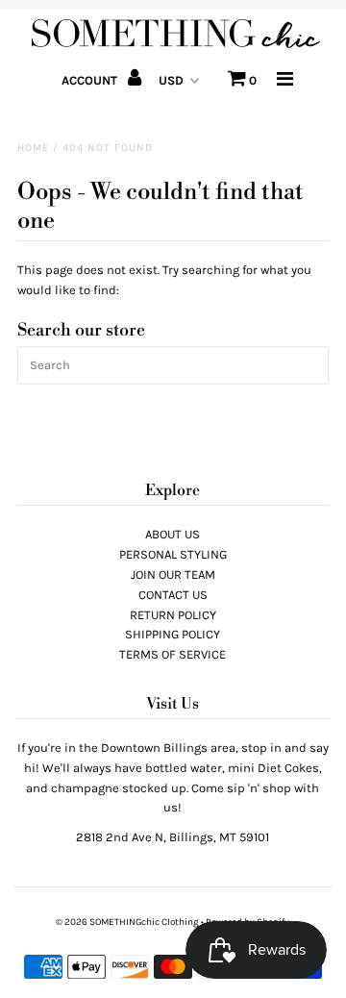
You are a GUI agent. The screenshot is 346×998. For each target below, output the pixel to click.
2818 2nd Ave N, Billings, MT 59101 (172, 837)
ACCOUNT (91, 80)
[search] (173, 365)
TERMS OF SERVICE (172, 654)
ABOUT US (172, 534)
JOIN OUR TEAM (173, 574)
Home (33, 147)
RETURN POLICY (173, 615)
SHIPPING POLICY (172, 634)
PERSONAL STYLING (173, 554)
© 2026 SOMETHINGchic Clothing (127, 922)
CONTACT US (173, 594)
